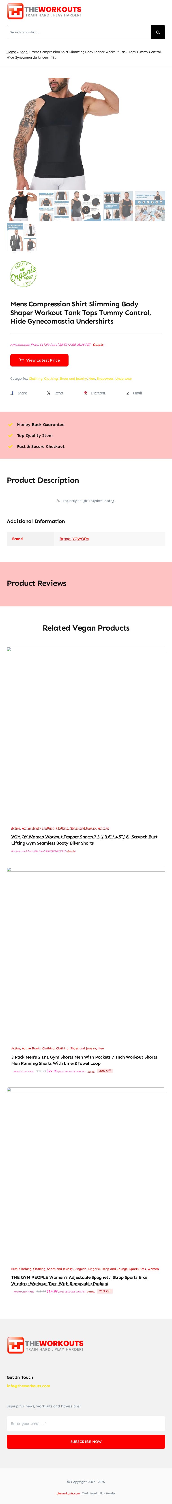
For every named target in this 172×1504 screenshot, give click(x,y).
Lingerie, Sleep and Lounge (108, 1269)
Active (15, 828)
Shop (24, 52)
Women (103, 828)
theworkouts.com (68, 1493)
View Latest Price (43, 360)
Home (11, 52)
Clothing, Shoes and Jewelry (65, 379)
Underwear (123, 379)
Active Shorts (31, 828)
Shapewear (105, 379)
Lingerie (80, 1269)
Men (91, 379)
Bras (14, 1269)
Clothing (36, 379)
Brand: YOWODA (74, 538)
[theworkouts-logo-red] (45, 4)
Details (98, 345)
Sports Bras (137, 1269)
